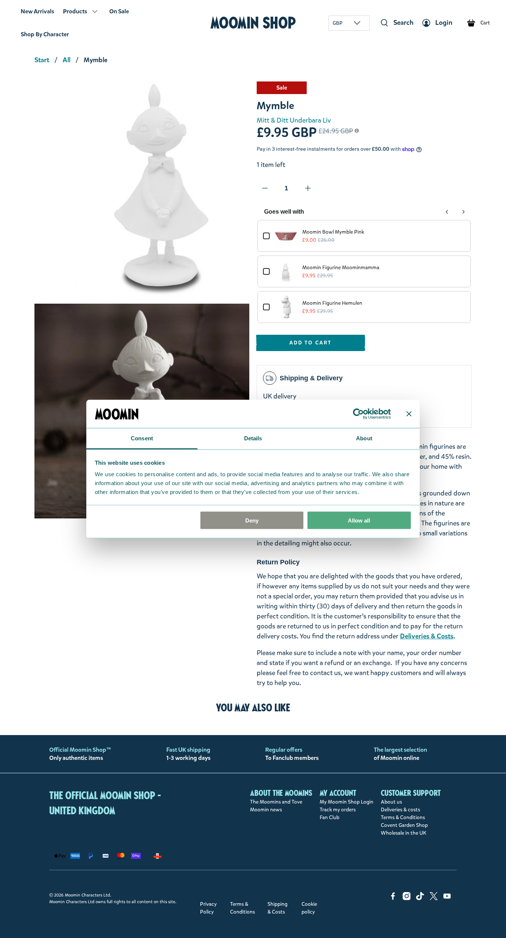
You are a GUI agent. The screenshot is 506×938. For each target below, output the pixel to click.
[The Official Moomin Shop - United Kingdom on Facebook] (393, 898)
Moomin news (266, 809)
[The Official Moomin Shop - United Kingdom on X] (434, 898)
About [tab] (364, 438)
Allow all (359, 520)
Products (75, 11)
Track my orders (338, 809)
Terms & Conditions (403, 817)
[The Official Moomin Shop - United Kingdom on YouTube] (447, 898)
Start (41, 60)
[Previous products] (447, 212)
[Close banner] (409, 413)
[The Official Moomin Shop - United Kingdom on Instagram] (407, 898)
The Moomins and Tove (276, 801)
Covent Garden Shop (404, 825)
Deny (252, 520)
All (66, 60)
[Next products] (463, 212)
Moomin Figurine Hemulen (332, 303)
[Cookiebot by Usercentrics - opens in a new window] (358, 413)
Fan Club (329, 817)
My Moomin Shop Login (346, 801)
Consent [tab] (142, 438)
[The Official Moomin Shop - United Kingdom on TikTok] (420, 898)
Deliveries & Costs (426, 636)
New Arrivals (37, 11)
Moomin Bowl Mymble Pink (333, 232)
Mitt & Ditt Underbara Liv (294, 120)
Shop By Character (45, 34)
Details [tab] (253, 438)
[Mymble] (141, 188)
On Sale (119, 11)
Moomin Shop (253, 23)
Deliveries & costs (400, 809)
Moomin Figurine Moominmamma (340, 267)
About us (391, 801)
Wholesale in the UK (403, 833)
